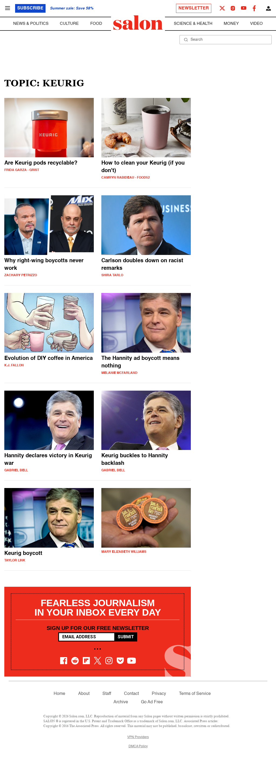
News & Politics (31, 24)
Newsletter (193, 8)
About (83, 694)
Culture (69, 24)
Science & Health (193, 24)
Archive (120, 702)
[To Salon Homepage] (138, 22)
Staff (106, 694)
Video (256, 24)
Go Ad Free (152, 702)
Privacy (159, 694)
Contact (131, 694)
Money (231, 24)
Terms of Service (195, 694)
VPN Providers (138, 737)
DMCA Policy (138, 746)
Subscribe (30, 8)
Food (96, 24)
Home (59, 694)
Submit (126, 636)
